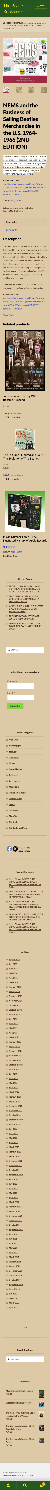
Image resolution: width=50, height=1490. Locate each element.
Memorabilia (18, 208)
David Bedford (17, 475)
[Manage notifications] (44, 1484)
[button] (43, 42)
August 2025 (14, 1015)
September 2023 (16, 1120)
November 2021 (15, 1221)
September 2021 (16, 1230)
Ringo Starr (13, 816)
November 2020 (15, 1275)
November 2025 (15, 1001)
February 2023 (15, 1152)
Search (25, 1485)
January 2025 (14, 1047)
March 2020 (14, 1303)
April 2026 (13, 978)
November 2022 (15, 1166)
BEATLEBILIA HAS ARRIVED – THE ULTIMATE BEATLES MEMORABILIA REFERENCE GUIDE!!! (24, 599)
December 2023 (15, 1106)
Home (8, 23)
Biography (13, 752)
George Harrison (15, 769)
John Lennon (14, 781)
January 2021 (14, 1266)
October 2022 (15, 1170)
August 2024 (14, 1070)
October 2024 (15, 1060)
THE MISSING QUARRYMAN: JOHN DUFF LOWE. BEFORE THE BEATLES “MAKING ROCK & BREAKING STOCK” (25, 589)
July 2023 (13, 1129)
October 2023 (15, 1115)
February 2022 (15, 1207)
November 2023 (15, 1111)
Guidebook (13, 775)
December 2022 (15, 1161)
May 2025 (13, 1028)
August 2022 (14, 1179)
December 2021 (15, 1216)
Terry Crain (16, 200)
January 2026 (14, 992)
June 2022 (13, 1189)
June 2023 (13, 1134)
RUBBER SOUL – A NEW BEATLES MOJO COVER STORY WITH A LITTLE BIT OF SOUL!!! (26, 626)
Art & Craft (13, 740)
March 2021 (14, 1257)
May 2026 (13, 973)
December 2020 (15, 1271)
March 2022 (14, 1202)
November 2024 (15, 1056)
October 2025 (15, 1006)
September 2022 (16, 1175)
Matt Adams (16, 413)
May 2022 (13, 1193)
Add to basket (13, 417)
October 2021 (15, 1225)
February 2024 (15, 1097)
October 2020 (15, 1280)
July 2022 (13, 1184)
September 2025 (16, 1010)
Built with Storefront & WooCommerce (18, 1475)
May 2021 (13, 1248)
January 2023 (14, 1157)
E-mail (11, 693)
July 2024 (13, 1074)
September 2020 (16, 1285)
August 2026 (14, 960)
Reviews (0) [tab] (11, 230)
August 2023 (14, 1124)
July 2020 (13, 1294)
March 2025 (14, 1037)
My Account (8, 1485)
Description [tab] (11, 222)
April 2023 (13, 1143)
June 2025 (13, 1024)
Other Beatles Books (17, 793)
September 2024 (16, 1065)
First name (12, 681)
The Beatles (18, 23)
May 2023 (13, 1138)
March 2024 (14, 1092)
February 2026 (15, 987)
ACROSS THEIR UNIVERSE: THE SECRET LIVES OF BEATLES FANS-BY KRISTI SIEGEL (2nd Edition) (26, 609)
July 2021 (13, 1239)
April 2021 (13, 1253)
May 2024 (13, 1083)
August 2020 (14, 1289)
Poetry (12, 805)
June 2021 (13, 1244)
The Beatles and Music (18, 828)
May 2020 (13, 1298)
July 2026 (13, 964)
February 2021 (15, 1262)
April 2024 (13, 1088)
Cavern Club (14, 758)
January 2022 (14, 1211)
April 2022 (13, 1198)
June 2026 (13, 969)
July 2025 (13, 1019)
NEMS (10, 211)
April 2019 (13, 1308)
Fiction (12, 763)
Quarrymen (13, 811)
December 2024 (15, 1051)
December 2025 (15, 996)
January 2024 (14, 1102)
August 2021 (14, 1234)
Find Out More (11, 556)
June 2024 (13, 1079)
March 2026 (14, 983)
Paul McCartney (15, 799)
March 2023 (14, 1147)
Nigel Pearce (16, 552)
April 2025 (13, 1033)
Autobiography (15, 746)
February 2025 (15, 1042)
